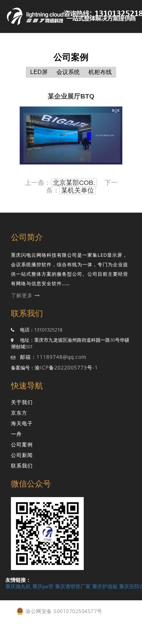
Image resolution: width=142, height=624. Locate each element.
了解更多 (23, 295)
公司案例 (22, 444)
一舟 (16, 433)
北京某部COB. (74, 182)
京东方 (19, 412)
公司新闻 (22, 454)
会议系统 (68, 72)
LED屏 (39, 72)
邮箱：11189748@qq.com (53, 356)
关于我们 (22, 402)
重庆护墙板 (105, 586)
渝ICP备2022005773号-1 (66, 367)
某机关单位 (77, 190)
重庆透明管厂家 (73, 586)
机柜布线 (100, 72)
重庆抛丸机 (18, 586)
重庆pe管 (43, 586)
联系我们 (22, 465)
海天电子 (22, 423)
